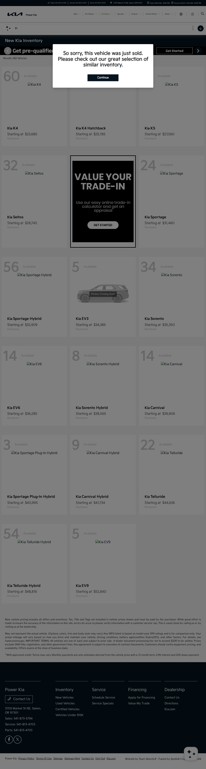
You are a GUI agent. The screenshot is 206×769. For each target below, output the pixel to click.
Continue (103, 77)
